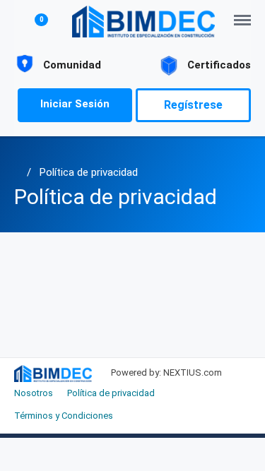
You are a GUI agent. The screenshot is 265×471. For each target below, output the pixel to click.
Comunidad (72, 65)
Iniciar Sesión (75, 103)
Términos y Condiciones (63, 415)
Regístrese (193, 105)
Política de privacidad (89, 172)
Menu (246, 12)
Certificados (219, 65)
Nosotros (33, 393)
